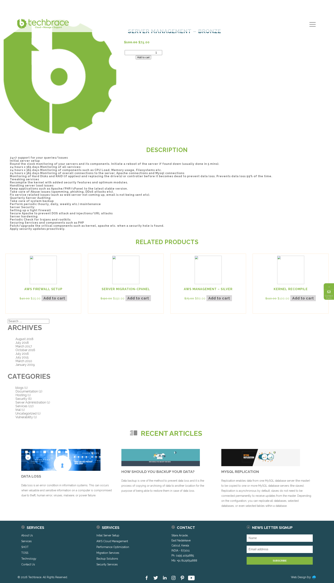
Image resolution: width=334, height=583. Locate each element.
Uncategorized (26, 413)
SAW (303, 20)
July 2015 (22, 357)
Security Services (107, 564)
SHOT (243, 26)
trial (18, 410)
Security (21, 399)
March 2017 (23, 346)
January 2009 (25, 365)
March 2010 (23, 361)
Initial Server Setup (107, 535)
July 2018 (22, 342)
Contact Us (297, 26)
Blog (265, 20)
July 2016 (22, 354)
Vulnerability (24, 417)
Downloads (289, 20)
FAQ (275, 20)
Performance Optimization (112, 547)
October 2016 (25, 350)
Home (194, 26)
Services (228, 26)
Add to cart (143, 57)
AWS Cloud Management (112, 541)
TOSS (257, 26)
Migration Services (107, 552)
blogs (19, 388)
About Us (210, 26)
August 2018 (24, 339)
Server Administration (30, 402)
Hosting (21, 395)
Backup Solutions (107, 558)
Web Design (298, 577)
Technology (275, 26)
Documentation (26, 391)
